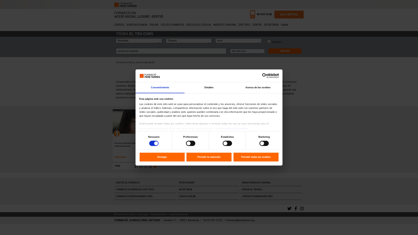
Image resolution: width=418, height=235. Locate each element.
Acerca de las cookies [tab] (258, 87)
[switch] (190, 143)
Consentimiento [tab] (160, 87)
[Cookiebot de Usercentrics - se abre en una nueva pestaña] (264, 75)
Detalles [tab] (209, 87)
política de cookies (236, 128)
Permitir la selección (209, 157)
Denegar (162, 157)
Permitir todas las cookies (256, 157)
